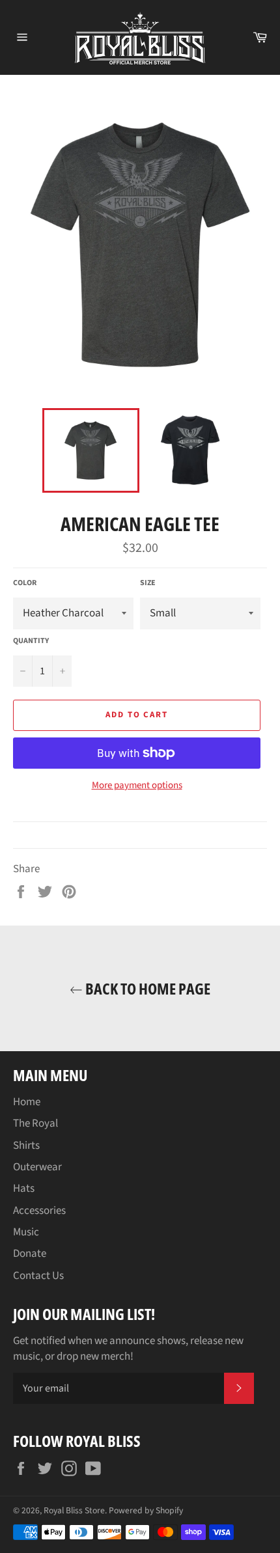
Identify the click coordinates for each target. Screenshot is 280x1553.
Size (148, 583)
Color (24, 583)
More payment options (137, 785)
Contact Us (38, 1276)
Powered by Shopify (146, 1510)
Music (26, 1232)
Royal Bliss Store (74, 1510)
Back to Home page (146, 988)
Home (26, 1102)
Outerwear (37, 1167)
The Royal (35, 1123)
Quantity (31, 641)
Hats (24, 1188)
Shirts (26, 1145)
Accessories (39, 1210)
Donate (29, 1253)
